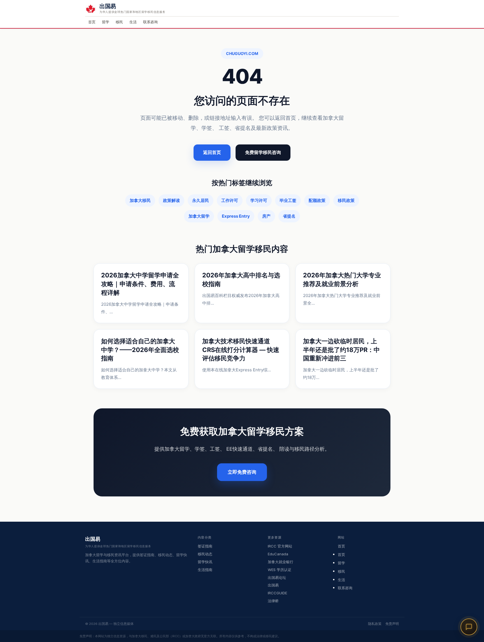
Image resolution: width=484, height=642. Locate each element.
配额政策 (317, 200)
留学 (105, 22)
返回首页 (212, 152)
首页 (92, 22)
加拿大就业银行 (280, 562)
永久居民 (200, 200)
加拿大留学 (199, 216)
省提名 (289, 216)
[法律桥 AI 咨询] (468, 626)
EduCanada (278, 554)
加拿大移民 (140, 200)
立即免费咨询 (242, 472)
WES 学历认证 (279, 569)
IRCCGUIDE (277, 593)
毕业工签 (288, 200)
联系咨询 (150, 22)
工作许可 (229, 200)
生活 (133, 22)
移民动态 (205, 554)
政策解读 (171, 200)
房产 (266, 216)
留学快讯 (205, 562)
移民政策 (346, 200)
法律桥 (273, 601)
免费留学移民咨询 (263, 152)
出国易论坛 (277, 577)
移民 (119, 22)
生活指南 (205, 569)
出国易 (273, 585)
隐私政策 (374, 624)
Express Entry (236, 216)
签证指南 (205, 546)
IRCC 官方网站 (280, 546)
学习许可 (258, 200)
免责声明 (392, 624)
